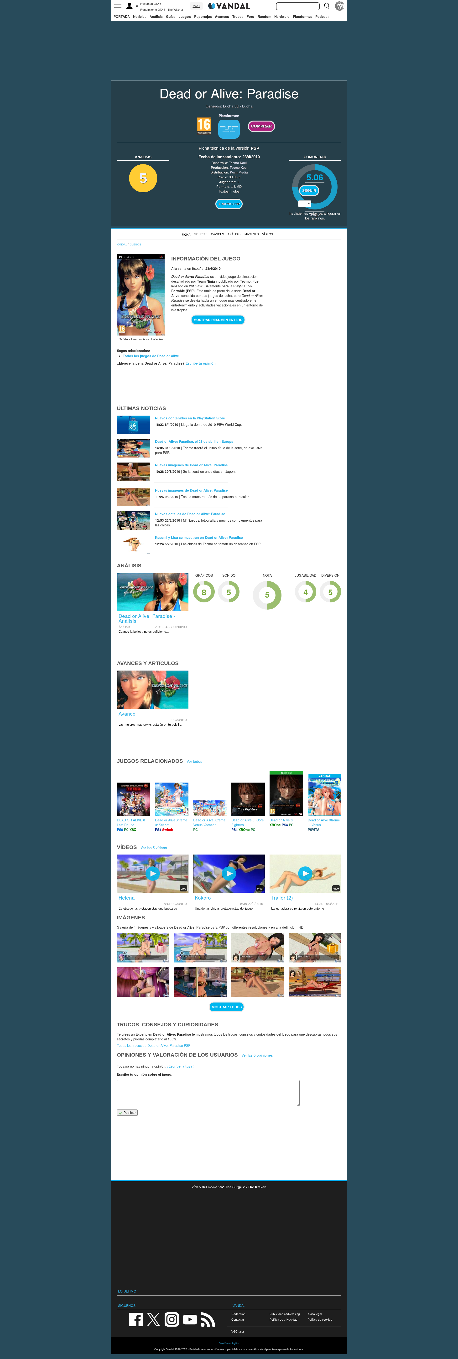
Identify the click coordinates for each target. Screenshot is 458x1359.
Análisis (156, 16)
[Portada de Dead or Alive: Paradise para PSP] (141, 295)
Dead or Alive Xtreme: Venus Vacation (209, 822)
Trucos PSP (229, 204)
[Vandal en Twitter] (153, 1319)
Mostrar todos (227, 1007)
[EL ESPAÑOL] (339, 6)
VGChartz (237, 1331)
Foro (250, 16)
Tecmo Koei (238, 163)
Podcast (322, 16)
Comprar (261, 126)
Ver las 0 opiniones (257, 1055)
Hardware (282, 16)
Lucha (247, 105)
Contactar (237, 1319)
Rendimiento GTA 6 (152, 9)
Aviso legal (315, 1314)
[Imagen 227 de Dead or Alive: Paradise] (257, 947)
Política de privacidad (283, 1319)
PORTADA (122, 16)
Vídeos (267, 234)
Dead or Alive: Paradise (229, 92)
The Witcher (175, 9)
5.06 (315, 177)
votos (315, 215)
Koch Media (239, 172)
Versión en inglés (229, 1343)
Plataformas (302, 16)
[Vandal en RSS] (207, 1319)
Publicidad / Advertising (285, 1314)
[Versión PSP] (229, 129)
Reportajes (203, 16)
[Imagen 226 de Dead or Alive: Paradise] (315, 947)
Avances (222, 16)
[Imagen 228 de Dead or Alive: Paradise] (200, 947)
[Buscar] (327, 6)
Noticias (139, 16)
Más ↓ (196, 6)
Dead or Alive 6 (281, 820)
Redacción (238, 1314)
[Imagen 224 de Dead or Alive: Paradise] (200, 982)
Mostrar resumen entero (218, 320)
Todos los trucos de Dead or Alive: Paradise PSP (153, 1045)
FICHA (186, 234)
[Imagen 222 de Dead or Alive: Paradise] (315, 982)
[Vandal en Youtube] (190, 1319)
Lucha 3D (231, 105)
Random (264, 16)
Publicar (129, 1113)
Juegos (185, 16)
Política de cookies (320, 1319)
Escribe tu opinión (201, 363)
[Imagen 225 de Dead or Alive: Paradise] (143, 982)
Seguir (309, 191)
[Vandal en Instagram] (171, 1319)
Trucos (238, 16)
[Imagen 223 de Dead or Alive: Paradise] (257, 982)
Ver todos (194, 761)
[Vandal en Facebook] (135, 1319)
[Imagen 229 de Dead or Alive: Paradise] (143, 947)
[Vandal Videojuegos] (229, 5)
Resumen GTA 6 (150, 3)
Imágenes (251, 234)
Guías (171, 16)
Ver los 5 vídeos (154, 847)
